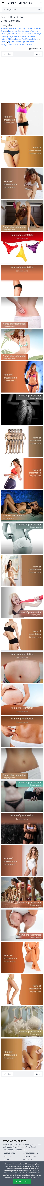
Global (23, 33)
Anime (11, 28)
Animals (4, 28)
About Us (7, 1156)
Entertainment (24, 31)
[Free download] (34, 132)
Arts (16, 28)
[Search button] (39, 9)
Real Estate (26, 39)
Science (4, 42)
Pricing (6, 1159)
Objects (11, 39)
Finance (4, 33)
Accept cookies (22, 1181)
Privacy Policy (20, 1177)
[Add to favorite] (27, 132)
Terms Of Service (29, 1156)
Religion (35, 39)
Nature (4, 39)
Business (30, 28)
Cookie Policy (33, 1177)
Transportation (19, 44)
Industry (4, 36)
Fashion (34, 31)
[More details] (40, 132)
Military (33, 36)
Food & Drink (14, 33)
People (18, 39)
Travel (29, 44)
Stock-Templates (20, 2)
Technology (19, 42)
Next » (38, 54)
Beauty (22, 28)
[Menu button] (3, 3)
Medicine (25, 36)
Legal (11, 36)
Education (12, 31)
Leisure (17, 36)
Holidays (37, 33)
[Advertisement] (22, 80)
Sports (11, 42)
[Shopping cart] (41, 3)
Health (30, 33)
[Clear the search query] (36, 9)
